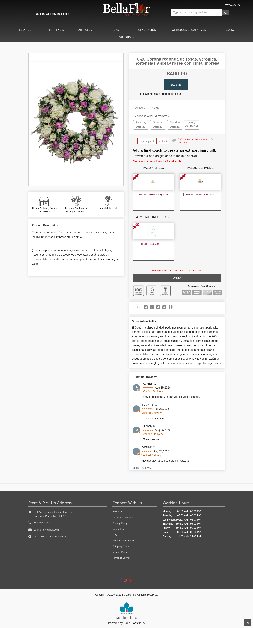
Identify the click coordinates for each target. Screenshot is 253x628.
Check (163, 141)
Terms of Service (121, 557)
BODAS (114, 29)
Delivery (140, 107)
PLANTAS (229, 29)
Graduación (147, 29)
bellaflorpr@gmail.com (46, 529)
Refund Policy (119, 552)
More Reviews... (142, 467)
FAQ (114, 534)
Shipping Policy (120, 546)
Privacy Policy (119, 523)
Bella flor (25, 29)
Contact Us (118, 529)
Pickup (155, 107)
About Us (117, 511)
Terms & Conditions (123, 517)
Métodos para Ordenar (124, 540)
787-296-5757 (60, 14)
